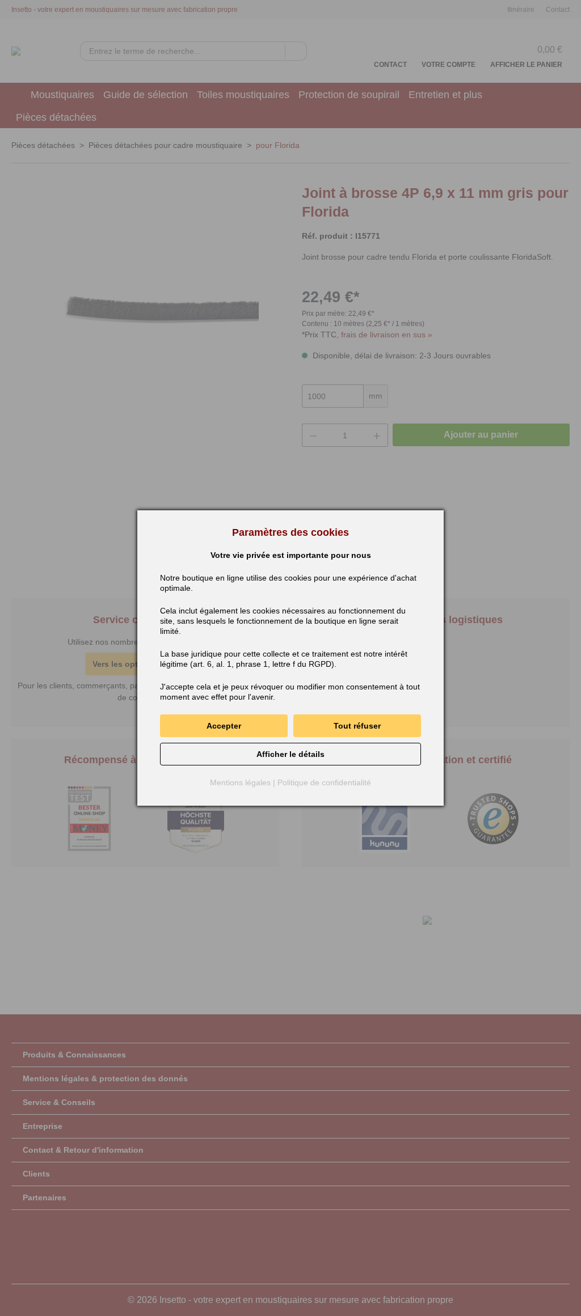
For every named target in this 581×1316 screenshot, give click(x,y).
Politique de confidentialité (324, 782)
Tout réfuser (357, 725)
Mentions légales (240, 782)
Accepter (224, 725)
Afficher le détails (290, 754)
